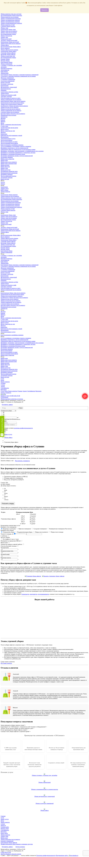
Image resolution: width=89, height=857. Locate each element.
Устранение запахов (6, 177)
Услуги (3, 182)
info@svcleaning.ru (6, 854)
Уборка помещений (6, 64)
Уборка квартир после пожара (10, 17)
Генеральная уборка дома (8, 29)
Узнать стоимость (6, 392)
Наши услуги (5, 819)
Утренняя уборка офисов (8, 53)
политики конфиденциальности (23, 428)
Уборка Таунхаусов (6, 35)
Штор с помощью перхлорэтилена (11, 124)
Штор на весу (5, 129)
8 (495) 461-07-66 (15, 396)
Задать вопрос (20, 847)
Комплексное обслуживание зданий (11, 135)
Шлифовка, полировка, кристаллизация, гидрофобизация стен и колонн (22, 151)
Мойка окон (4, 160)
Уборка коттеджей (6, 39)
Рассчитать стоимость (22, 461)
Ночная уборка (5, 60)
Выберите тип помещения (8, 527)
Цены (2, 380)
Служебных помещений (8, 79)
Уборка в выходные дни (8, 56)
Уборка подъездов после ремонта (10, 109)
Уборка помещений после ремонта (11, 99)
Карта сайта (4, 833)
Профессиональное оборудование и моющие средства (17, 844)
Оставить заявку (7, 404)
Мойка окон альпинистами (9, 163)
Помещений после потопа (8, 115)
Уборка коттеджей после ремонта (10, 43)
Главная (3, 816)
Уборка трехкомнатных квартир (10, 21)
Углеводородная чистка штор (9, 127)
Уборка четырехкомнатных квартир (11, 23)
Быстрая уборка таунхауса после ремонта (13, 113)
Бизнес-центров (5, 82)
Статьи (3, 385)
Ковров (3, 120)
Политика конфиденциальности (45, 855)
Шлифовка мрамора (7, 174)
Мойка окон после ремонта (9, 162)
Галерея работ (5, 827)
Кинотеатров (4, 85)
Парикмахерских (6, 88)
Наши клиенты (5, 381)
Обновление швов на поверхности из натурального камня (18, 149)
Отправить (4, 429)
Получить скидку (8, 503)
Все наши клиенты (6, 663)
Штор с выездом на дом (8, 131)
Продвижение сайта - (62, 855)
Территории (4, 187)
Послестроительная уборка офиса (11, 46)
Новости (3, 825)
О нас (2, 378)
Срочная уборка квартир (8, 26)
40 (3, 412)
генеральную (25, 594)
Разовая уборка (5, 59)
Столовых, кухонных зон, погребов (11, 65)
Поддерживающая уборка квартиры (11, 15)
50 (3, 414)
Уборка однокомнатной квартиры (11, 18)
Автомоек (4, 67)
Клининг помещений (7, 841)
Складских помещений (7, 81)
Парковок (3, 90)
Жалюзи (3, 118)
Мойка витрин (5, 165)
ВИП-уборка (4, 190)
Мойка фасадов (5, 166)
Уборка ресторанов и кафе (8, 95)
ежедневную (33, 594)
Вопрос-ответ (5, 828)
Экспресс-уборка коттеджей (9, 40)
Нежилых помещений (7, 78)
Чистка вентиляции (6, 140)
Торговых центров (6, 96)
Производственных (6, 68)
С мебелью (4, 536)
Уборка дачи (4, 37)
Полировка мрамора (7, 157)
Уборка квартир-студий (8, 25)
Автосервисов (5, 70)
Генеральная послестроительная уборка (12, 102)
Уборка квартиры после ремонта (10, 839)
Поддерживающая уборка (8, 34)
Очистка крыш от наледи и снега (10, 98)
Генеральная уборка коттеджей (10, 42)
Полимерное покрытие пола (9, 171)
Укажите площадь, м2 (7, 534)
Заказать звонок (16, 854)
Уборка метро (5, 93)
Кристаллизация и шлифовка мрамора (12, 145)
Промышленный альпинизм (9, 173)
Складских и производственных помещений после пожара (18, 76)
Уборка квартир (5, 191)
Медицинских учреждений (9, 87)
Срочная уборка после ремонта (10, 112)
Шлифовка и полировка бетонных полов (13, 154)
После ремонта (5, 48)
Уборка (3, 184)
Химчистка (4, 117)
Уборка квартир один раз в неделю (11, 14)
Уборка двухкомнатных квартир (10, 20)
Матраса (3, 132)
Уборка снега (5, 188)
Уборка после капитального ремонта (11, 104)
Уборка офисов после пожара (9, 49)
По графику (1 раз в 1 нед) (11, 539)
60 (3, 416)
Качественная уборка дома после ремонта (13, 101)
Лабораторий (5, 73)
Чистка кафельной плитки (8, 176)
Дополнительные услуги (8, 138)
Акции (3, 386)
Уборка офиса (5, 45)
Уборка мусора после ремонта (9, 107)
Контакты (4, 389)
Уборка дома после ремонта (9, 31)
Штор (2, 123)
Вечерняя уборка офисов (8, 54)
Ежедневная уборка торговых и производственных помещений (19, 74)
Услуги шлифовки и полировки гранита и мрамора (16, 146)
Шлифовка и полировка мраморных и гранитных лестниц (18, 152)
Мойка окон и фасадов (7, 159)
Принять (44, 10)
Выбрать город (5, 396)
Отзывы (3, 383)
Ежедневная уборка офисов (9, 842)
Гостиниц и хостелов (7, 84)
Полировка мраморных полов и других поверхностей (17, 155)
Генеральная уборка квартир (9, 194)
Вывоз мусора (5, 179)
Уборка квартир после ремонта (10, 196)
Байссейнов (4, 71)
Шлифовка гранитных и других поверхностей (14, 148)
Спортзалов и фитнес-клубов (9, 92)
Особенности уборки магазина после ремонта (14, 106)
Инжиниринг (5, 137)
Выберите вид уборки (7, 530)
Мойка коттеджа (5, 169)
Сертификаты (5, 388)
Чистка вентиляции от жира (9, 141)
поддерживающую (43, 594)
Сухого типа (4, 126)
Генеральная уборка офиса (8, 51)
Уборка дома (4, 28)
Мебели (3, 121)
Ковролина (4, 134)
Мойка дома (4, 168)
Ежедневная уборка (6, 62)
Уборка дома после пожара (9, 32)
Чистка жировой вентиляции (9, 143)
